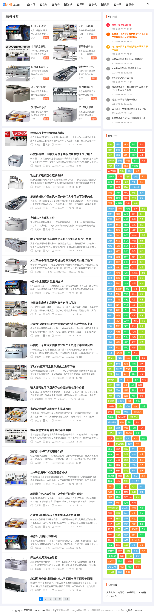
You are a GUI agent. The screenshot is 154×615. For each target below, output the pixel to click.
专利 (126, 299)
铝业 (118, 540)
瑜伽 (122, 567)
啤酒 (134, 241)
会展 (136, 289)
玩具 (110, 438)
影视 (94, 4)
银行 (110, 155)
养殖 (126, 518)
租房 (141, 326)
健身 (141, 257)
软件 (129, 379)
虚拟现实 (138, 412)
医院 (118, 246)
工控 (143, 476)
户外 (138, 561)
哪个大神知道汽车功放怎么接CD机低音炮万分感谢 (60, 239)
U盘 (132, 385)
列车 (110, 321)
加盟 (110, 289)
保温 (118, 492)
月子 (126, 278)
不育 (141, 267)
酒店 (120, 208)
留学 (143, 358)
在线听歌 (131, 592)
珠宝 (110, 428)
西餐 (134, 454)
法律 (126, 182)
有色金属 (136, 540)
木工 (141, 524)
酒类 (126, 449)
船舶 (134, 492)
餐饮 (110, 454)
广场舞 (119, 203)
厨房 (50, 399)
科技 (110, 278)
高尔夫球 (112, 567)
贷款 (141, 144)
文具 (128, 438)
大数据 (111, 406)
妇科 (134, 257)
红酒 (141, 449)
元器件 (111, 476)
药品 (141, 251)
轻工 (126, 529)
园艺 (110, 529)
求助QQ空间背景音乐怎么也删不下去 (52, 366)
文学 (134, 299)
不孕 (134, 267)
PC (121, 379)
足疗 (134, 278)
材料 (126, 492)
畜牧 (134, 518)
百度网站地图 (62, 610)
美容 (134, 251)
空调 (134, 508)
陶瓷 (118, 535)
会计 (33, 98)
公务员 (49, 272)
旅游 (118, 182)
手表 (126, 428)
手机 (130, 422)
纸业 (134, 545)
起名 (126, 187)
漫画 (110, 305)
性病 (118, 283)
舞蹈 (118, 310)
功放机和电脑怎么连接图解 (46, 175)
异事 (134, 219)
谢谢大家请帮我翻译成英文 (124, 99)
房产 (126, 326)
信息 (33, 58)
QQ (125, 385)
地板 (110, 342)
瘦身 (126, 267)
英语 (126, 364)
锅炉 (110, 337)
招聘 (141, 283)
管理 (81, 78)
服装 (122, 422)
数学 (126, 374)
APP (118, 166)
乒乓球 (111, 572)
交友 (134, 225)
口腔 (118, 262)
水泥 (48, 527)
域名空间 (134, 417)
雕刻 (110, 315)
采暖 (120, 476)
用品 (141, 214)
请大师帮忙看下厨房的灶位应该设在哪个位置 (57, 387)
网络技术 (112, 379)
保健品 (135, 273)
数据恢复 (122, 417)
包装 (118, 481)
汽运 (118, 321)
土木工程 (136, 481)
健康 (110, 251)
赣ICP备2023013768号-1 (112, 610)
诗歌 (110, 310)
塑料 (134, 535)
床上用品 (120, 444)
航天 (134, 513)
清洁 (141, 241)
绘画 (141, 374)
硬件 (141, 486)
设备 (128, 476)
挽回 (110, 241)
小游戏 (135, 166)
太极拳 (129, 561)
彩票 (134, 193)
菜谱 (118, 449)
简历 (134, 294)
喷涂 (120, 551)
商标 (110, 299)
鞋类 (138, 433)
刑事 (110, 219)
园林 (118, 524)
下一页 (58, 599)
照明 (118, 486)
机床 (134, 486)
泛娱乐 (111, 176)
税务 (128, 289)
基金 (134, 144)
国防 (141, 508)
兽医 (126, 235)
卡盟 (128, 160)
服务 (131, 4)
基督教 (111, 208)
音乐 (48, 378)
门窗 (141, 331)
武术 (120, 561)
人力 (143, 289)
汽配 (134, 315)
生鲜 (141, 460)
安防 (136, 476)
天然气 (111, 551)
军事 (110, 513)
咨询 (136, 203)
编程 (144, 379)
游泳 (138, 567)
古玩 (110, 187)
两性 (110, 267)
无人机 (125, 508)
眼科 (141, 262)
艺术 (48, 505)
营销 (141, 396)
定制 (48, 229)
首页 (32, 4)
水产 (110, 524)
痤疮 (118, 278)
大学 (33, 78)
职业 (141, 347)
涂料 (126, 545)
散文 (118, 347)
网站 (134, 390)
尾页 (67, 599)
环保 (110, 545)
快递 (110, 193)
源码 (126, 390)
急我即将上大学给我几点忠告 (48, 132)
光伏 (143, 529)
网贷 (134, 155)
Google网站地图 (78, 610)
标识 (126, 241)
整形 (126, 251)
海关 (141, 513)
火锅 (126, 460)
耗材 (136, 406)
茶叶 (134, 449)
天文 (134, 246)
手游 (110, 166)
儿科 (126, 273)
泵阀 (128, 572)
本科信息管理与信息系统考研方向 (50, 430)
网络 (118, 396)
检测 (134, 502)
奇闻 (126, 219)
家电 (110, 214)
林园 (118, 518)
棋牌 (118, 230)
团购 (138, 422)
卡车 (143, 321)
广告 (141, 219)
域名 (130, 401)
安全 (126, 396)
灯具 (126, 337)
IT (135, 369)
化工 (118, 529)
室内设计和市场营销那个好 (46, 451)
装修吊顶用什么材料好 (43, 536)
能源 (126, 535)
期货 (141, 150)
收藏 (118, 187)
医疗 (141, 246)
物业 (134, 230)
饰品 (118, 428)
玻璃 (110, 535)
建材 (118, 331)
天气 (126, 193)
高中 (134, 347)
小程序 (127, 412)
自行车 (111, 561)
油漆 (141, 337)
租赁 (126, 225)
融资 (118, 155)
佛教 (118, 198)
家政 (126, 230)
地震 (141, 230)
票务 (136, 208)
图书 (134, 310)
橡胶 (143, 551)
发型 (141, 198)
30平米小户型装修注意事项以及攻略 (129, 109)
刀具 (118, 460)
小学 (33, 119)
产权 (126, 294)
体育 (122, 556)
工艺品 (111, 433)
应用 (82, 4)
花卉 (141, 518)
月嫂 (126, 246)
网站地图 (50, 610)
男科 (110, 273)
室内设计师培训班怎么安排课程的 (50, 408)
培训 (110, 347)
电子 (126, 465)
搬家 (126, 342)
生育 (110, 283)
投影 (110, 492)
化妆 (134, 428)
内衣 (110, 444)
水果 (134, 460)
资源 (110, 294)
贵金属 (111, 160)
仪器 (110, 465)
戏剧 (141, 310)
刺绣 (118, 315)
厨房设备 (110, 592)
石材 (126, 540)
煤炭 (118, 545)
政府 (141, 193)
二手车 (127, 321)
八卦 (120, 176)
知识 (118, 294)
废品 (110, 230)
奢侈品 (119, 438)
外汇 (134, 150)
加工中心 (128, 497)
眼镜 (110, 225)
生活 (119, 4)
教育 (141, 342)
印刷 (126, 481)
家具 (33, 37)
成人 (134, 214)
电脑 (48, 187)
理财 (110, 150)
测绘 (134, 374)
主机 (138, 401)
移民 (118, 225)
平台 (118, 390)
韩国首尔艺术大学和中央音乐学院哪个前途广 (57, 493)
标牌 (118, 241)
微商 (120, 433)
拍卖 (141, 155)
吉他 (128, 208)
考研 (136, 353)
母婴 (118, 251)
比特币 (121, 401)
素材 (110, 385)
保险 (118, 150)
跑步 (130, 567)
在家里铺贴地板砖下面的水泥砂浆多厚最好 (56, 515)
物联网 (111, 417)
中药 (118, 267)
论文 (136, 358)
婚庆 (118, 235)
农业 (48, 357)
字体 (110, 396)
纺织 (141, 492)
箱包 (143, 438)
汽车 (48, 251)
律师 (118, 219)
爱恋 (143, 235)
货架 (118, 342)
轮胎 (118, 326)
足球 (130, 556)
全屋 (126, 331)
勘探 (118, 502)
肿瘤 (118, 273)
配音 (118, 412)
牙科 (126, 262)
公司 (81, 37)
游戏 (69, 4)
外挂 (122, 171)
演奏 (141, 305)
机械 (118, 465)
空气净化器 (113, 508)
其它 (120, 572)
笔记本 (129, 433)
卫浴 (118, 337)
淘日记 (121, 592)
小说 (126, 305)
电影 (128, 176)
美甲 (110, 235)
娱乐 (106, 4)
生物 (143, 273)
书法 (126, 310)
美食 (110, 449)
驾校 (120, 358)
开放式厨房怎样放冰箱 (43, 557)
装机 (140, 385)
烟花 (128, 551)
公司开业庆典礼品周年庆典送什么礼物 (53, 302)
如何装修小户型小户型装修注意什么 (129, 118)
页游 (126, 166)
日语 (118, 364)
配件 (128, 406)
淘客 (110, 412)
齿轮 (138, 497)
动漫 (136, 176)
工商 (118, 299)
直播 (110, 390)
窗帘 (134, 342)
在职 (110, 369)
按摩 (141, 278)
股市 (126, 144)
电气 (126, 486)
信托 (120, 160)
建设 (141, 390)
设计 (81, 98)
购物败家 (112, 422)
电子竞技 (112, 171)
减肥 (134, 262)
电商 (136, 379)
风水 (48, 208)
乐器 (134, 305)
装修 (81, 58)
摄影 (126, 198)
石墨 (136, 551)
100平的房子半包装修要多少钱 (48, 472)
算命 (141, 182)
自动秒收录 (111, 596)
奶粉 (130, 444)
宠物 (110, 198)
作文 (126, 347)
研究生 (111, 358)
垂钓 (134, 198)
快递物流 (136, 187)
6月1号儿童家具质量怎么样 (46, 281)
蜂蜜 (141, 454)
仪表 (141, 465)
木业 (134, 524)
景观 (126, 524)
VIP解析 (142, 592)
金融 (45, 4)
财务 (126, 155)
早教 (128, 369)
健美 (110, 262)
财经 (57, 4)
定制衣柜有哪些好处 (42, 217)
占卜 (134, 182)
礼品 (141, 428)
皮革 (136, 438)
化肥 (141, 545)
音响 (126, 470)
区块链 (111, 401)
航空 (126, 513)
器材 (134, 470)
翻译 (141, 364)
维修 (143, 208)
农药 (110, 540)
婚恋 (141, 225)
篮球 (138, 556)
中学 (128, 358)
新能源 (135, 529)
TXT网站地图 (94, 610)
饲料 (141, 535)
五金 (110, 486)
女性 (110, 257)
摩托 (136, 321)
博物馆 (135, 235)
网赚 (143, 406)
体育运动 (112, 556)
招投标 (119, 289)
